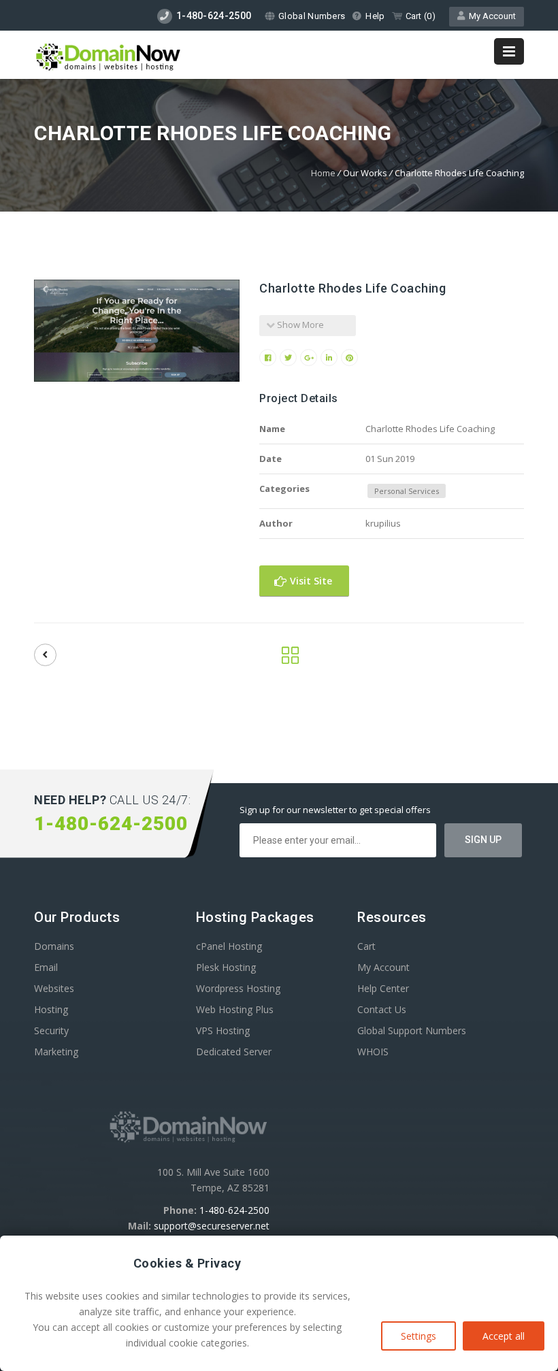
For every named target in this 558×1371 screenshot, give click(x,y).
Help (374, 16)
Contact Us (381, 1009)
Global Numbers (311, 16)
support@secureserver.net (211, 1225)
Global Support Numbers (411, 1030)
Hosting (51, 1009)
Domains (54, 946)
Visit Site (309, 580)
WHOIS (373, 1051)
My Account (490, 16)
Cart (366, 946)
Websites (54, 988)
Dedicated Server (234, 1051)
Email (46, 967)
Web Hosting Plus (235, 1009)
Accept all (503, 1335)
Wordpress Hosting (238, 988)
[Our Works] (290, 659)
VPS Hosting (223, 1030)
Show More (299, 324)
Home (323, 173)
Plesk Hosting (226, 967)
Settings (418, 1335)
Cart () (421, 16)
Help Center (383, 988)
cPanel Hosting (229, 946)
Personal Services (406, 491)
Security (51, 1030)
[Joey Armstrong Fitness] (45, 655)
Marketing (56, 1051)
